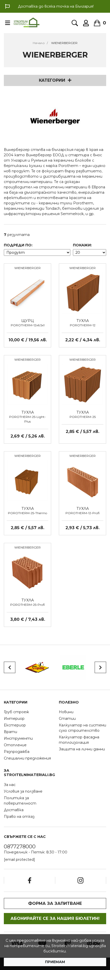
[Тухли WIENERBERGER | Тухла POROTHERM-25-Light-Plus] (27, 384)
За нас (10, 784)
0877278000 (20, 847)
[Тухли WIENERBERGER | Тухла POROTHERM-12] (82, 292)
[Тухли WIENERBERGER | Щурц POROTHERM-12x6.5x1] (27, 292)
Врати (10, 731)
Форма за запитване (55, 903)
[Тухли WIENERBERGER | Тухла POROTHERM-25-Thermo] (27, 480)
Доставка (14, 810)
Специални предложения (27, 758)
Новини (66, 712)
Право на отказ (19, 816)
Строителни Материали (26, 22)
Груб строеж (16, 712)
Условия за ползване (23, 791)
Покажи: (82, 245)
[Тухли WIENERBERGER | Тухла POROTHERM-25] (82, 384)
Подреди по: (18, 245)
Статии (67, 718)
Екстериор (15, 725)
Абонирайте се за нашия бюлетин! (55, 918)
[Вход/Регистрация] (86, 23)
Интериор (14, 718)
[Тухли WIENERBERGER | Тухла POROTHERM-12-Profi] (82, 480)
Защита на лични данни (82, 749)
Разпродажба (16, 751)
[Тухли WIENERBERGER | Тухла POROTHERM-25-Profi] (27, 572)
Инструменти (18, 738)
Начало (39, 43)
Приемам (55, 962)
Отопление (15, 745)
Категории (52, 80)
